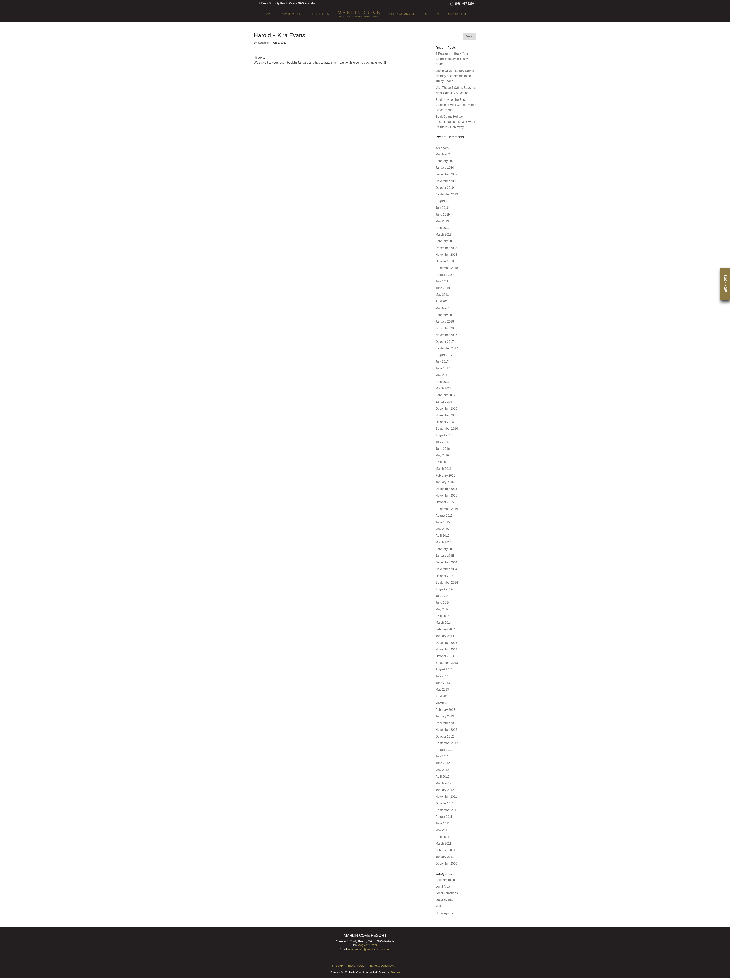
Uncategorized (445, 913)
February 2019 (445, 241)
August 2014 (444, 589)
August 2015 (444, 515)
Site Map (337, 966)
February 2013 (445, 709)
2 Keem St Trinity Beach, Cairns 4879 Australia (287, 3)
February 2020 (445, 161)
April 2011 (442, 836)
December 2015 (446, 488)
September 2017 (447, 348)
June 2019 (443, 214)
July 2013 (442, 676)
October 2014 (445, 575)
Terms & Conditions (382, 966)
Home (268, 14)
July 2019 (442, 207)
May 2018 (442, 294)
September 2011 (447, 810)
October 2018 (445, 261)
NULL (440, 906)
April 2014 (442, 616)
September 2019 (447, 194)
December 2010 (446, 863)
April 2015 (442, 535)
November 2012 (446, 729)
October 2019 (445, 187)
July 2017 (442, 361)
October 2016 (445, 422)
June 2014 (443, 602)
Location (431, 14)
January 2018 (445, 321)
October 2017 (445, 341)
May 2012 (442, 770)
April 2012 (442, 776)
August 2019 (444, 201)
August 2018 (444, 274)
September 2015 (447, 509)
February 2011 (445, 850)
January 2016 (445, 482)
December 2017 (446, 328)
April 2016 (442, 462)
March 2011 (443, 843)
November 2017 (446, 334)
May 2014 (442, 609)
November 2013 (446, 649)
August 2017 (444, 355)
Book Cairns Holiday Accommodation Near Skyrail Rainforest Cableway (455, 121)
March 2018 (443, 308)
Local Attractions (447, 893)
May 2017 (442, 375)
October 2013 (445, 656)
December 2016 (446, 408)
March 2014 (443, 622)
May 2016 (442, 455)
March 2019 (443, 234)
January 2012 (445, 790)
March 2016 (443, 468)
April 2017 (442, 381)
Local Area (443, 886)
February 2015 (445, 549)
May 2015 (442, 529)
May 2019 (442, 221)
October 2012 (445, 736)
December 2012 (446, 723)
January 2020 (445, 167)
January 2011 (445, 856)
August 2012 (444, 749)
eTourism (395, 972)
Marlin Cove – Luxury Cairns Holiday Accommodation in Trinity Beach (455, 76)
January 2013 (445, 716)
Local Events (444, 899)
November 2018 (446, 254)
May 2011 (442, 830)
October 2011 (445, 803)
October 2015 (445, 502)
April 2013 (442, 696)
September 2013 (447, 662)
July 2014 (442, 595)
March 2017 (443, 388)
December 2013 (446, 642)
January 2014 (445, 636)
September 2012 (447, 743)
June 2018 (443, 288)
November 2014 (446, 569)
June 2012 (443, 763)
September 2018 (447, 268)
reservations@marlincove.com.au (369, 949)
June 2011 (443, 823)
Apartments (292, 14)
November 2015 (446, 495)
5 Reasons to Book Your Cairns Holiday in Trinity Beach (452, 59)
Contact (455, 14)
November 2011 (446, 796)
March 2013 (443, 703)
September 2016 (447, 428)
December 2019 (446, 174)
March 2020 (443, 154)
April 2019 (442, 227)
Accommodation (446, 879)
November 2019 (446, 181)
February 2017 (445, 395)
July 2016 (442, 442)
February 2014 (445, 629)
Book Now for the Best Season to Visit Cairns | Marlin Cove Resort (456, 105)
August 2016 (444, 435)
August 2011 (444, 816)
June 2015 (443, 522)
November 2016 (446, 415)
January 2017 (445, 401)
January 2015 (445, 555)
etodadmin (263, 42)
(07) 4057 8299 (464, 3)
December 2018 (446, 248)
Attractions (399, 14)
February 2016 (445, 475)
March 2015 (443, 542)
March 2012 (443, 783)
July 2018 (442, 281)
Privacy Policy (356, 966)
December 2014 (446, 562)
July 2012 (442, 756)
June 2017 (443, 368)
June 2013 (443, 683)
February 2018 (445, 314)
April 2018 (442, 301)
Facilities (320, 14)
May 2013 (442, 689)
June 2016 (443, 448)
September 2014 (447, 582)
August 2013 (444, 669)
